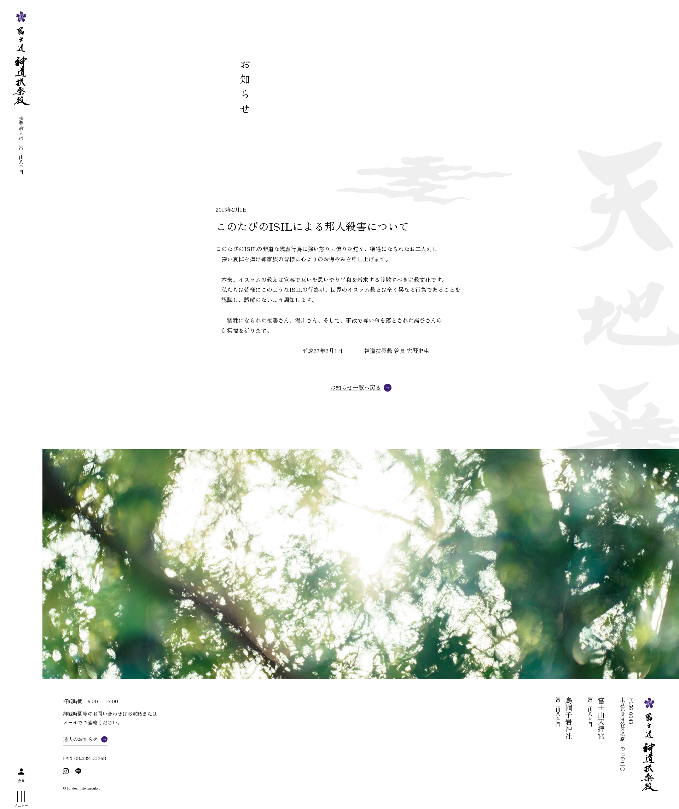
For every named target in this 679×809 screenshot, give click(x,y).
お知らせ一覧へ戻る (355, 387)
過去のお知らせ (80, 738)
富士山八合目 (21, 159)
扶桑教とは (21, 128)
